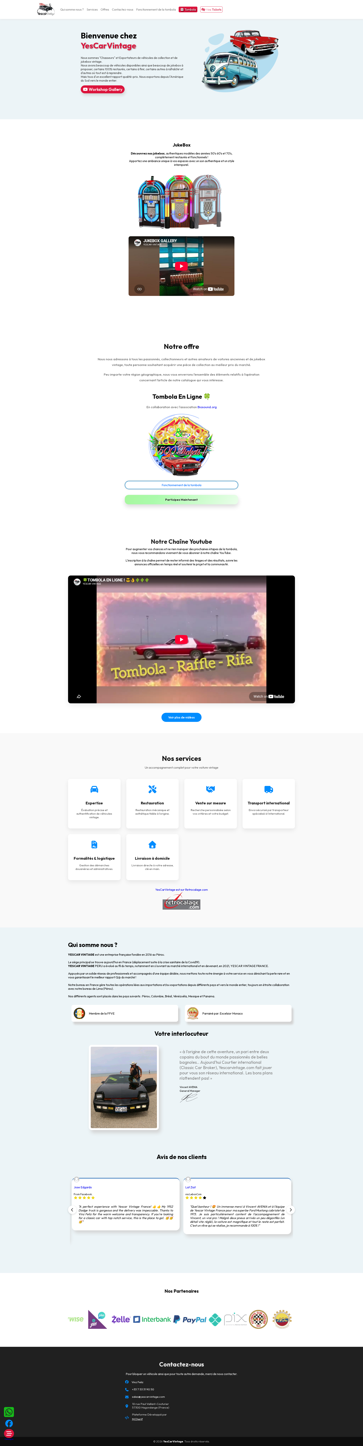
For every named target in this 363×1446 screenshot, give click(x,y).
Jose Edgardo (83, 1187)
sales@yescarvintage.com (148, 1396)
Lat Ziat (190, 1187)
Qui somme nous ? (72, 9)
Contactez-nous (122, 9)
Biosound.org (207, 407)
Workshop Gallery (105, 89)
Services (92, 9)
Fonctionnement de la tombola (156, 9)
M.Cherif (137, 1419)
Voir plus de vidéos (181, 717)
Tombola (190, 9)
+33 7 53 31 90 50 (143, 1389)
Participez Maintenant (181, 499)
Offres (105, 9)
